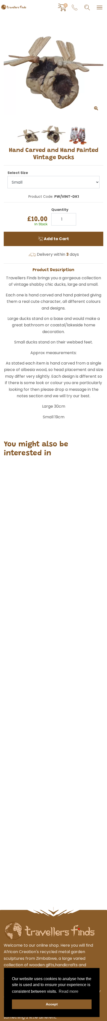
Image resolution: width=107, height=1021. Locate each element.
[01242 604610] (74, 7)
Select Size (17, 172)
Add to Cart (56, 239)
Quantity (59, 209)
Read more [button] (68, 991)
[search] (87, 7)
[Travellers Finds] (13, 7)
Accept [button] (52, 1004)
